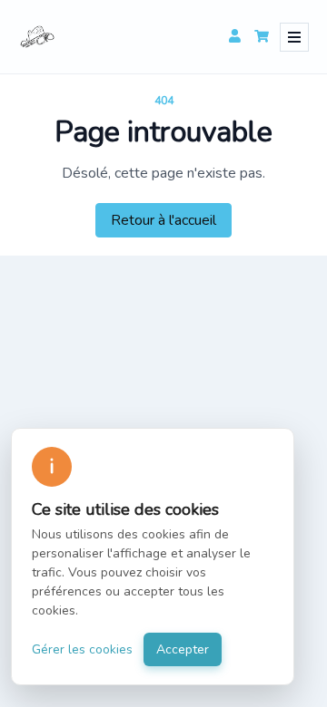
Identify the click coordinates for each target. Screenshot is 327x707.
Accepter (182, 649)
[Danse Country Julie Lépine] (37, 37)
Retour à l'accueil (163, 220)
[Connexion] (234, 37)
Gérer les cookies (82, 649)
